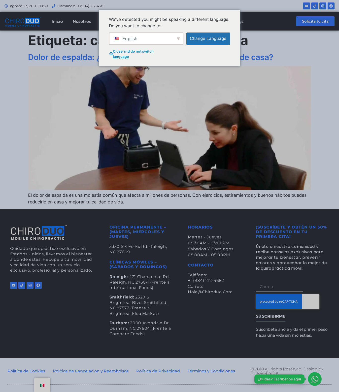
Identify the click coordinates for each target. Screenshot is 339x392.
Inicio (57, 21)
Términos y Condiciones (211, 371)
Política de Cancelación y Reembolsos (91, 371)
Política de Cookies (26, 371)
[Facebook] (331, 5)
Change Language (208, 38)
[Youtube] (306, 5)
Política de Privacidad (158, 371)
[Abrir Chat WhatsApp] (315, 379)
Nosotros (82, 21)
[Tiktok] (314, 5)
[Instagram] (322, 5)
